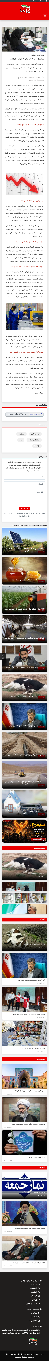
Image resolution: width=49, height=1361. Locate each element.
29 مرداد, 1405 (41, 983)
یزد (21, 440)
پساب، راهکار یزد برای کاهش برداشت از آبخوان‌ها (24, 667)
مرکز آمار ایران (34, 440)
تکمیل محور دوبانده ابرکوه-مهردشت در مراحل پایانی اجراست (24, 782)
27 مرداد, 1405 (41, 1052)
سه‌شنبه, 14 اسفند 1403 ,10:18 (30, 77)
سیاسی (34, 1284)
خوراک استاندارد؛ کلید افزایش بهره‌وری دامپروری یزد (24, 638)
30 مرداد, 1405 (41, 1195)
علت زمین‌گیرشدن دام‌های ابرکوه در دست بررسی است (32, 944)
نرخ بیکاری (35, 434)
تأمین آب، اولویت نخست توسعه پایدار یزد (24, 725)
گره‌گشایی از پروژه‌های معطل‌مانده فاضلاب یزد (24, 754)
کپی (35, 414)
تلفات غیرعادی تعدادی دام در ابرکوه (24, 696)
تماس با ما (33, 1320)
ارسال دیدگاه (24, 508)
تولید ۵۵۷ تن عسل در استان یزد (24, 580)
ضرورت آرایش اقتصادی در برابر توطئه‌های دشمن (33, 1192)
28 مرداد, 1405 (8, 1127)
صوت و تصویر (31, 1303)
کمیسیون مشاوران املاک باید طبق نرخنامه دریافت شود (25, 812)
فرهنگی (34, 1296)
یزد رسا (20, 85)
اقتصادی (33, 1288)
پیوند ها (34, 1313)
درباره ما (34, 1317)
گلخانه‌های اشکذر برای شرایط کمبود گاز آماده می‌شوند (25, 609)
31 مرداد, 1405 (41, 876)
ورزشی (34, 1299)
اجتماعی (34, 1292)
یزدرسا (36, 446)
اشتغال (21, 434)
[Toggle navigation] (44, 16)
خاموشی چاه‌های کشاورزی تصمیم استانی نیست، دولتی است (24, 549)
